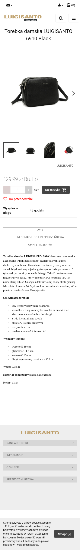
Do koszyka (53, 190)
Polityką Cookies (14, 526)
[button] (40, 443)
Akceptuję (64, 534)
